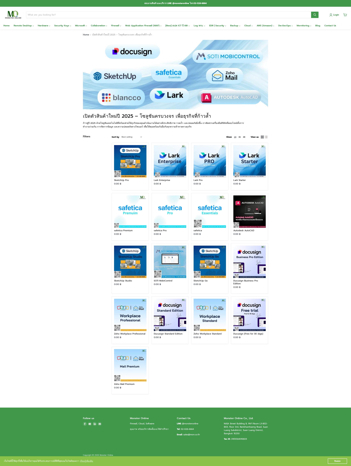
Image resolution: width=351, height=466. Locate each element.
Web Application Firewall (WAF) (142, 25)
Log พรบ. (199, 25)
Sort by (115, 137)
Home (6, 25)
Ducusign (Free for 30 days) (248, 333)
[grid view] (262, 137)
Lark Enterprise (162, 180)
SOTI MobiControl (163, 280)
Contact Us (330, 25)
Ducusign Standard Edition (168, 333)
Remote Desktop (23, 25)
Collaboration (98, 25)
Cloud (247, 25)
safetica (198, 230)
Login (336, 14)
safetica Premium (123, 230)
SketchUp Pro (121, 180)
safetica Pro (160, 230)
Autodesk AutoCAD (243, 230)
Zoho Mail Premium (124, 384)
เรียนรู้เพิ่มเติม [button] (86, 461)
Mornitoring (303, 25)
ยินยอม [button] (337, 461)
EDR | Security (217, 25)
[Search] (315, 15)
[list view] (266, 137)
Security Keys (62, 25)
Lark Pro (198, 180)
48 (244, 137)
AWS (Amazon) (265, 25)
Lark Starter (239, 180)
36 (239, 137)
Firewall (115, 25)
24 (235, 137)
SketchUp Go (201, 280)
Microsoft (80, 25)
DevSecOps (284, 25)
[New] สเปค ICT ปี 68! (177, 25)
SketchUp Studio (123, 280)
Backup (234, 25)
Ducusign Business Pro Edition (245, 282)
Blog (317, 25)
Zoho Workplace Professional (129, 333)
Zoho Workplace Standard (208, 333)
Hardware (43, 25)
